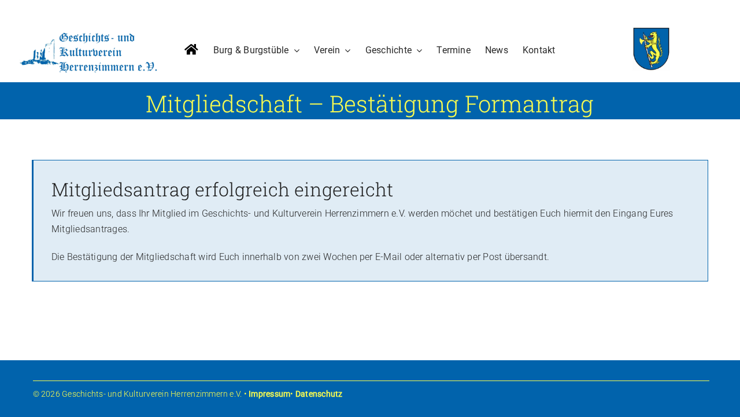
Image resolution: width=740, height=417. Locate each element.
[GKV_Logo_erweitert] (88, 33)
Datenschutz (319, 393)
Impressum (269, 393)
